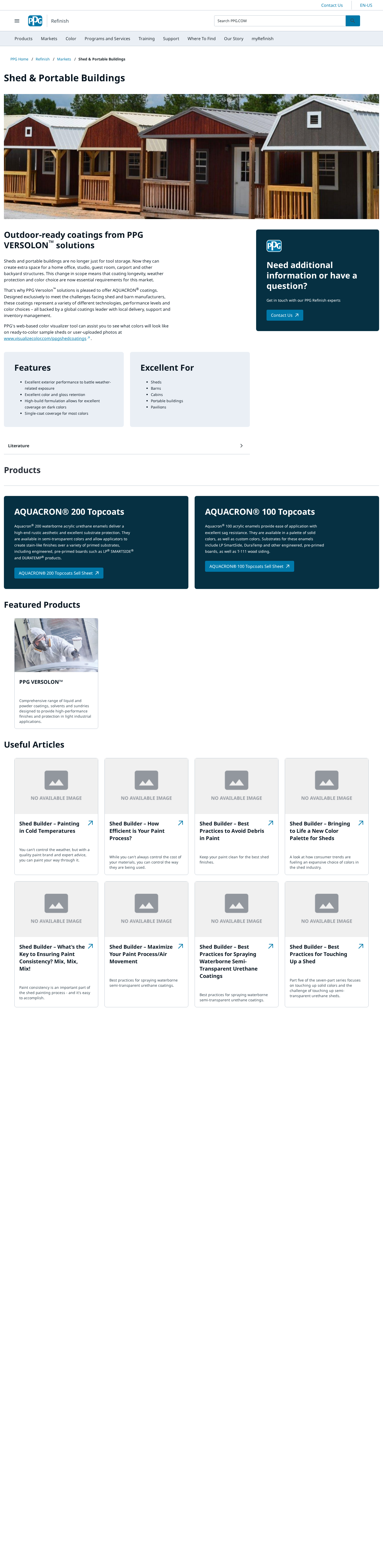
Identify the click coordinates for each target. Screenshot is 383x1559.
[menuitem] (23, 38)
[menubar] (144, 38)
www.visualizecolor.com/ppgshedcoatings (45, 338)
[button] (127, 445)
